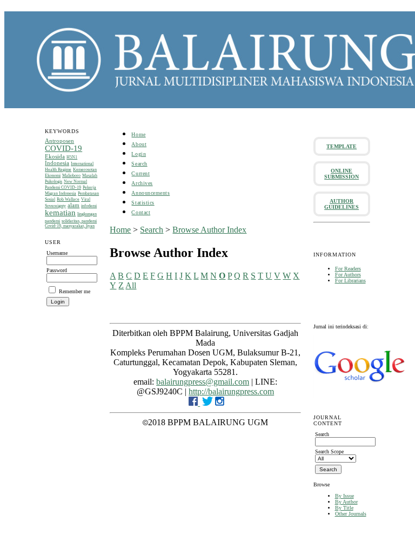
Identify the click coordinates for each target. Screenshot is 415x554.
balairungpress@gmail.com (202, 381)
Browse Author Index (209, 229)
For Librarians (350, 280)
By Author (346, 502)
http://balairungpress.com (231, 391)
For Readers (348, 269)
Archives (141, 183)
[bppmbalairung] (219, 402)
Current (140, 173)
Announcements (150, 193)
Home (138, 134)
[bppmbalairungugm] (194, 402)
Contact (140, 212)
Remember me (74, 291)
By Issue (344, 496)
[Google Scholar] (359, 396)
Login (138, 154)
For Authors (348, 275)
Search (139, 164)
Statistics (142, 203)
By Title (344, 508)
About (138, 144)
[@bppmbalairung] (207, 402)
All (130, 285)
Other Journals (350, 514)
